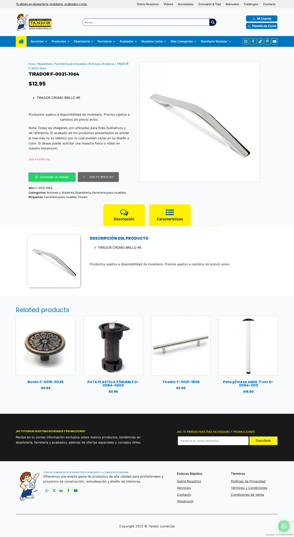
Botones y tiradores (101, 64)
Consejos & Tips (209, 4)
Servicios (184, 488)
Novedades (186, 4)
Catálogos (251, 4)
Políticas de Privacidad (248, 481)
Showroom (185, 501)
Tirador (83, 197)
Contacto (269, 4)
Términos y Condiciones (249, 488)
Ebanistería (45, 64)
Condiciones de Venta (247, 495)
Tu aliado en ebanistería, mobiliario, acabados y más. (52, 4)
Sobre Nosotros (148, 4)
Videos (168, 4)
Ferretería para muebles (70, 64)
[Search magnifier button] (212, 22)
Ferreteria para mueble (60, 197)
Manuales (232, 4)
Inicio (32, 64)
